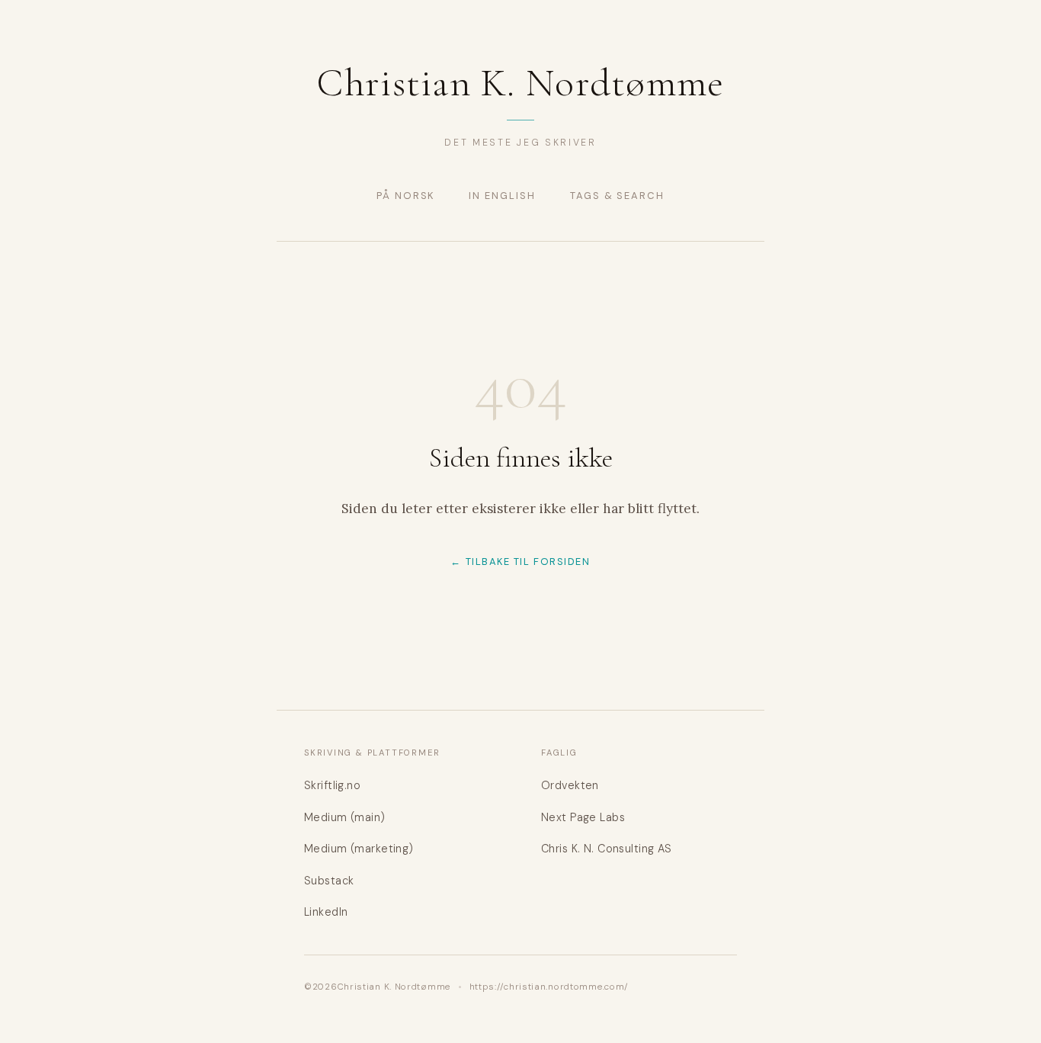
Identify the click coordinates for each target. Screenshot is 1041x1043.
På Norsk (405, 195)
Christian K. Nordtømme (520, 83)
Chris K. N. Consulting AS (606, 848)
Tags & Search (617, 195)
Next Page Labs (583, 817)
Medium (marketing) (359, 848)
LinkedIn (326, 912)
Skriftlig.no (332, 785)
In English (502, 195)
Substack (329, 880)
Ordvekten (570, 785)
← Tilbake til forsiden (520, 561)
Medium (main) (345, 817)
